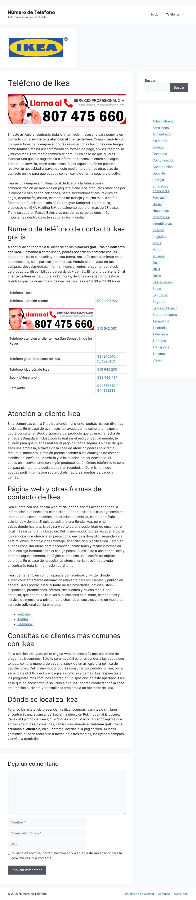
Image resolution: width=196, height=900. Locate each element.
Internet (158, 230)
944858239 (106, 390)
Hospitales (161, 211)
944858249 (106, 386)
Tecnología (161, 321)
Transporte (161, 347)
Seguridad (160, 295)
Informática (161, 217)
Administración (164, 121)
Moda (157, 243)
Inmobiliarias (162, 224)
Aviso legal (181, 894)
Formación (160, 198)
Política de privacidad (139, 894)
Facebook (25, 624)
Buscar (150, 80)
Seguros (159, 302)
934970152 (106, 361)
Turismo (159, 354)
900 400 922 (107, 301)
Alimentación (162, 134)
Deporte (159, 173)
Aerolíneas (161, 128)
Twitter (22, 619)
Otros (157, 276)
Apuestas (160, 141)
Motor (157, 250)
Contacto (164, 894)
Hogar (157, 204)
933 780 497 (107, 377)
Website (23, 614)
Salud (157, 289)
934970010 (106, 356)
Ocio (156, 263)
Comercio (160, 154)
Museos (159, 256)
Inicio (154, 14)
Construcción (163, 167)
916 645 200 (107, 369)
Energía (158, 180)
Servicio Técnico (165, 308)
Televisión (160, 334)
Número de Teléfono (31, 12)
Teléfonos (173, 14)
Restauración (163, 282)
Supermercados (165, 315)
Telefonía (160, 328)
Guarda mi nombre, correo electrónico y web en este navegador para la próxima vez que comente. (67, 855)
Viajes (157, 360)
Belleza (158, 147)
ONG (156, 269)
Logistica (159, 237)
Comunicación (163, 160)
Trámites (159, 341)
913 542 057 (107, 328)
